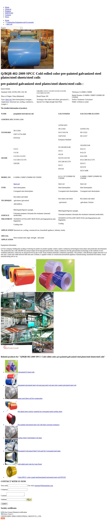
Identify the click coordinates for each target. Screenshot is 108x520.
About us (8, 9)
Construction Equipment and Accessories (20, 22)
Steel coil (8, 99)
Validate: (4, 499)
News (7, 17)
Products (8, 11)
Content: (4, 496)
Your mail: (4, 485)
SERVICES (9, 13)
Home (7, 7)
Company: (4, 489)
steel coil (9, 24)
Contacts (8, 15)
